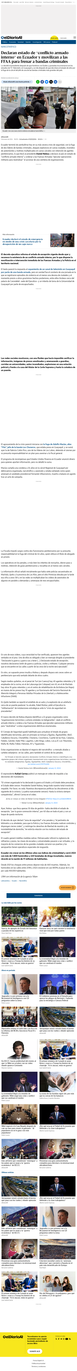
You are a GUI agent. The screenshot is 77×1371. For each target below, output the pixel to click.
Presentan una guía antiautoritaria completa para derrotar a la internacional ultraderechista (57, 1163)
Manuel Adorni (68, 2)
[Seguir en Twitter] (56, 1339)
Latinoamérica (5, 881)
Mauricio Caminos (7, 1068)
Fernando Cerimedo (59, 2)
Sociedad (21, 42)
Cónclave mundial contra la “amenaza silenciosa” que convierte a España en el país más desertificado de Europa (56, 1263)
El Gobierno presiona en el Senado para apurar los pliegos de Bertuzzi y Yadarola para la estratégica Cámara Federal (56, 998)
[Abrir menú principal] (74, 37)
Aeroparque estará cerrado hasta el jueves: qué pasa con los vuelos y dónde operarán (57, 1029)
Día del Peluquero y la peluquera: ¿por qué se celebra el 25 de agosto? (57, 1294)
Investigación (37, 42)
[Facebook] (42, 82)
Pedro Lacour (44, 965)
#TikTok (49, 799)
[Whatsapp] (38, 82)
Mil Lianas (47, 42)
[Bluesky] (46, 82)
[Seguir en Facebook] (58, 1339)
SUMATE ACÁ (35, 1351)
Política (5, 42)
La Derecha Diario (38, 2)
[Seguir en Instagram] (63, 1339)
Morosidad (15, 2)
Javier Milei (21, 2)
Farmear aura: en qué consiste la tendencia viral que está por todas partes (57, 929)
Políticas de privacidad (38, 1363)
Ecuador (14, 881)
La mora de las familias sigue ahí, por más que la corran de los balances (57, 1094)
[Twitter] (51, 82)
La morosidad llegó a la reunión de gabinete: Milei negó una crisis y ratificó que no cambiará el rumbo (56, 961)
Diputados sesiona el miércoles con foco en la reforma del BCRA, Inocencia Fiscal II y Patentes (19, 1030)
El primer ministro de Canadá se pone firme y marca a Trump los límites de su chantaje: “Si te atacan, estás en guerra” (18, 961)
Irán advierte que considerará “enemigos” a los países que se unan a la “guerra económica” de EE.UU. (19, 1163)
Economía (12, 42)
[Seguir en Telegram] (61, 1339)
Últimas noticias (8, 1172)
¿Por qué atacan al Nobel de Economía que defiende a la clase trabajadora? (57, 1127)
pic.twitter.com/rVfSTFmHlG (38, 764)
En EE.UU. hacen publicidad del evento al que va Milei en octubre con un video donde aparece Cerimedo (19, 1063)
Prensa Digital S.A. (38, 1360)
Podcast (54, 42)
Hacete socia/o (54, 38)
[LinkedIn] (55, 82)
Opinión (28, 42)
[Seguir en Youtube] (66, 1339)
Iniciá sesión (63, 38)
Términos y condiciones (38, 1366)
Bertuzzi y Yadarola (29, 2)
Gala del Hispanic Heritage (48, 2)
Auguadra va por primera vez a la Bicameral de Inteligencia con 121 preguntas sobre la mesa (15, 998)
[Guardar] (60, 82)
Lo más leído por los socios (12, 903)
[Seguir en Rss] (70, 1339)
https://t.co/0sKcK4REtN (62, 799)
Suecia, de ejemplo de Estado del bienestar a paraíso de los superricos (19, 929)
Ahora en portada (8, 970)
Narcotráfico (23, 881)
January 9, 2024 (54, 768)
